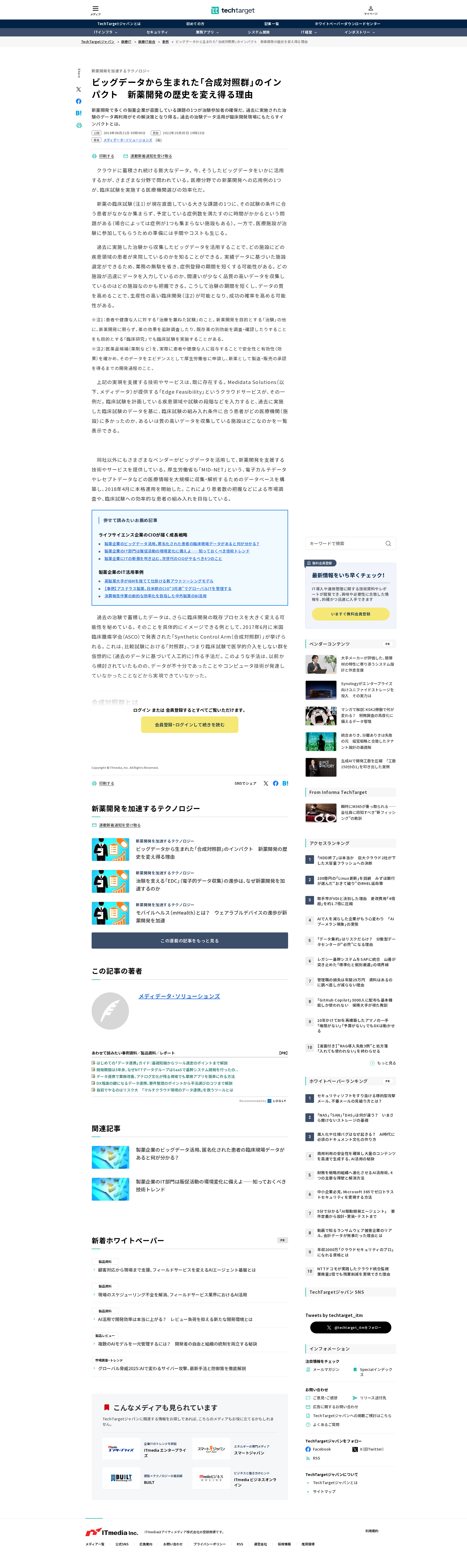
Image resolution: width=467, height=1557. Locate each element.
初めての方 (195, 23)
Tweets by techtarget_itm (334, 1315)
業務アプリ (205, 32)
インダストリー (357, 32)
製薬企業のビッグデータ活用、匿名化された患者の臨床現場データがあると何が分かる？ (182, 543)
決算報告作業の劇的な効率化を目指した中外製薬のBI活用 (156, 595)
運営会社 (260, 1544)
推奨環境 (308, 1544)
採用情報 (284, 1544)
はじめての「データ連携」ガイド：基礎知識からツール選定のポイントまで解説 (162, 1063)
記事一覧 (271, 23)
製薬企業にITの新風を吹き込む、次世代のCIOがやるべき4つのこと (163, 558)
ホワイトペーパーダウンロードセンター (348, 23)
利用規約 (371, 1530)
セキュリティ (157, 32)
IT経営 (306, 32)
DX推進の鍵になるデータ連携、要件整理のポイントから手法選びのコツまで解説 (164, 1083)
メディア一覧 (95, 1544)
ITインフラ (103, 32)
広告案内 (145, 1544)
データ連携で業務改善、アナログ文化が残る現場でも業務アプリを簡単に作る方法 (165, 1076)
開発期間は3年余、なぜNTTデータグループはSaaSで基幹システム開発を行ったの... (167, 1069)
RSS (240, 1544)
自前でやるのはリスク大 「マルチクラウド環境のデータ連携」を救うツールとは (164, 1090)
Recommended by (253, 1100)
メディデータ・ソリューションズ (179, 996)
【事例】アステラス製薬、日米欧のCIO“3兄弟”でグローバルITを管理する (168, 588)
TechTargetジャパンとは (119, 23)
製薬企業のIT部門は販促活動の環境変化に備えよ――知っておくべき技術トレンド (177, 551)
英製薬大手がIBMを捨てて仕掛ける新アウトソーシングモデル (159, 581)
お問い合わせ (173, 1544)
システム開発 (259, 32)
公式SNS (122, 1544)
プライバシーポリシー (210, 1544)
